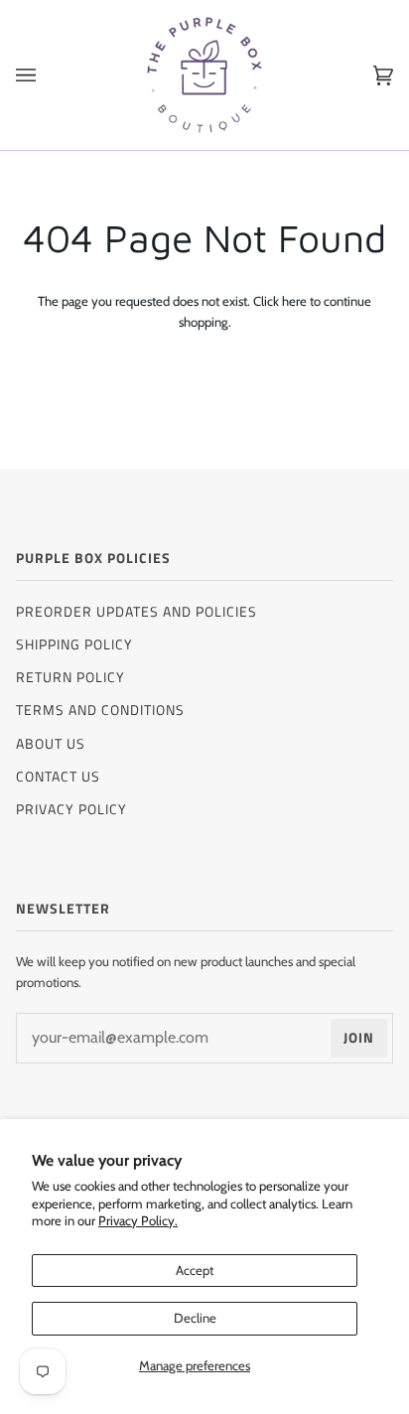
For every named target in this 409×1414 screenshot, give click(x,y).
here (294, 301)
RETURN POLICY (70, 676)
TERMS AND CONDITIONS (100, 709)
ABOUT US (50, 743)
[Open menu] (45, 75)
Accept (194, 1270)
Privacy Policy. (138, 1220)
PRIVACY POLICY (71, 808)
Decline (195, 1318)
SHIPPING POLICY (74, 644)
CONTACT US (58, 776)
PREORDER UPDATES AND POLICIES (136, 611)
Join (358, 1037)
